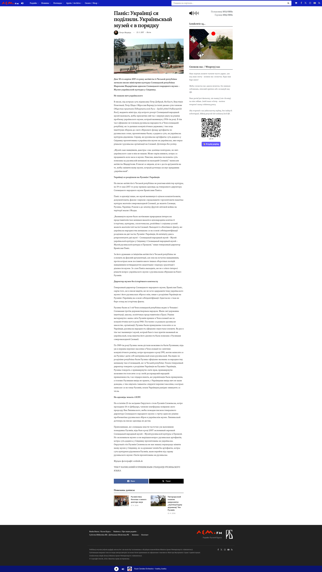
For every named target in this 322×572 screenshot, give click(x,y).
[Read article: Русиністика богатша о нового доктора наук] (121, 500)
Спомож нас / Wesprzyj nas (204, 66)
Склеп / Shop (91, 3)
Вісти (149, 32)
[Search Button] (288, 3)
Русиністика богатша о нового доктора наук (138, 499)
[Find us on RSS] (319, 3)
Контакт (144, 535)
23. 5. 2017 (140, 32)
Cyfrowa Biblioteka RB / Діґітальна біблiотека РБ (109, 535)
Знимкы (135, 535)
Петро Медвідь (125, 32)
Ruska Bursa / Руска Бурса (100, 531)
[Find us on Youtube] (315, 3)
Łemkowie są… (197, 23)
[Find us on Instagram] (310, 3)
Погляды (57, 3)
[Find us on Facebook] (301, 3)
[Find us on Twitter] (305, 3)
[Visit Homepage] (10, 3)
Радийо (33, 3)
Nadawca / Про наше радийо (125, 531)
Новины (45, 3)
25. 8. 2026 (171, 513)
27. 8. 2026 (134, 505)
